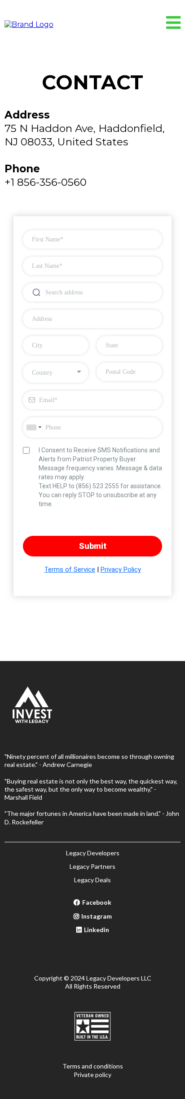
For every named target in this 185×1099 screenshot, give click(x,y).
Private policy (92, 1074)
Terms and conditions (92, 1066)
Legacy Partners (92, 866)
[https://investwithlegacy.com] (28, 24)
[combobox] (55, 373)
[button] (173, 24)
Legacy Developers (92, 853)
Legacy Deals (92, 880)
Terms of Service (69, 569)
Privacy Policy (121, 569)
